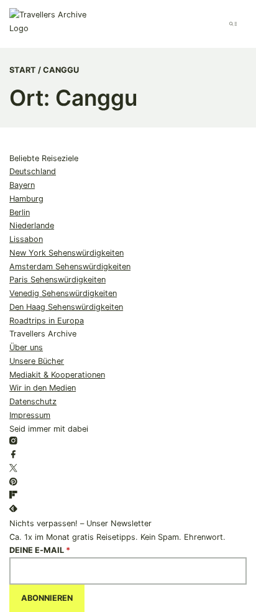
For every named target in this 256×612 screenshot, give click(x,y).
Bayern (22, 185)
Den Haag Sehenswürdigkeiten (66, 307)
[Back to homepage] (54, 24)
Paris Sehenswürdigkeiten (57, 279)
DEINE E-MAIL (39, 550)
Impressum (29, 415)
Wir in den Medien (42, 387)
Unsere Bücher (36, 361)
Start (22, 70)
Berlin (19, 212)
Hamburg (26, 198)
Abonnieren (47, 598)
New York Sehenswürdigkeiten (66, 252)
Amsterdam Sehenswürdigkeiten (69, 266)
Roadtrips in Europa (46, 320)
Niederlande (31, 225)
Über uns (26, 347)
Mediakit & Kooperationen (57, 374)
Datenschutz (33, 401)
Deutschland (32, 171)
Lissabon (26, 239)
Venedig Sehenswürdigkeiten (63, 293)
